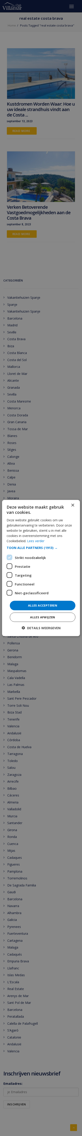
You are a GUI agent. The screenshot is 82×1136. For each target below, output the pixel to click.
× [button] (72, 505)
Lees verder (35, 541)
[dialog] (41, 568)
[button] (41, 548)
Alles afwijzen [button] (42, 617)
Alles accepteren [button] (42, 605)
